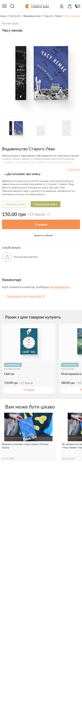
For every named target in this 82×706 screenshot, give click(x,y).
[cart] (69, 6)
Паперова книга (15, 204)
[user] (61, 6)
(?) (48, 214)
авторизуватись (60, 287)
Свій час (9, 373)
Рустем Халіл (10, 23)
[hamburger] (4, 6)
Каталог (15, 16)
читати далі (73, 169)
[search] (12, 6)
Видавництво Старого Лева (42, 16)
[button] (41, 173)
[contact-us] (77, 6)
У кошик (41, 224)
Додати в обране (43, 235)
